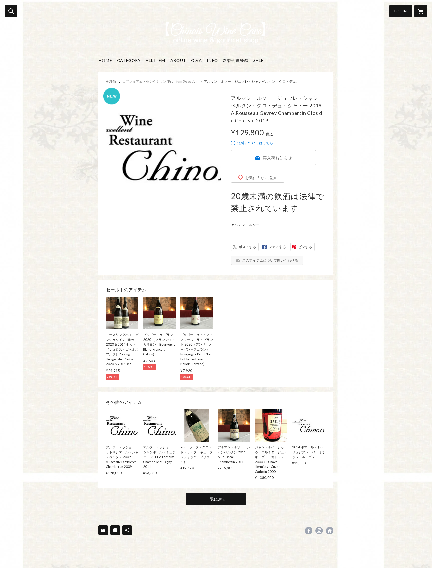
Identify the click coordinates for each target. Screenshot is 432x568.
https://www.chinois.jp (330, 530)
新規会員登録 (235, 60)
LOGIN (400, 11)
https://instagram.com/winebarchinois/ (319, 530)
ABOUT (178, 60)
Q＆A (196, 60)
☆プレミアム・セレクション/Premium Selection (160, 82)
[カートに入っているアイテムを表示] (420, 11)
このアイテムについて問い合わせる (270, 260)
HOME (105, 60)
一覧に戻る (216, 499)
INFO (212, 60)
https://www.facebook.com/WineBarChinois (308, 530)
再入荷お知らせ (277, 158)
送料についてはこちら (256, 143)
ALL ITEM (156, 60)
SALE (259, 60)
